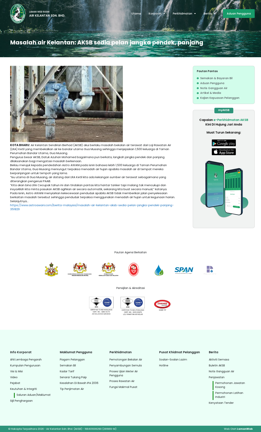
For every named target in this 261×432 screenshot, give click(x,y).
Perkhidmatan (182, 13)
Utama (136, 13)
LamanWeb (245, 429)
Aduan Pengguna (239, 13)
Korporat (155, 13)
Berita (207, 13)
